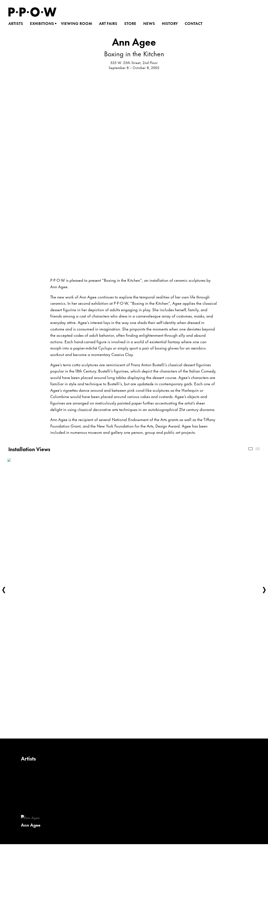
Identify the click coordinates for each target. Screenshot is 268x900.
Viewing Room (78, 23)
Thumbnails (258, 448)
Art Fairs (109, 23)
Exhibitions (43, 23)
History (171, 23)
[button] (3, 590)
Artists (17, 23)
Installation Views (251, 448)
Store (131, 23)
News (150, 23)
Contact (195, 23)
